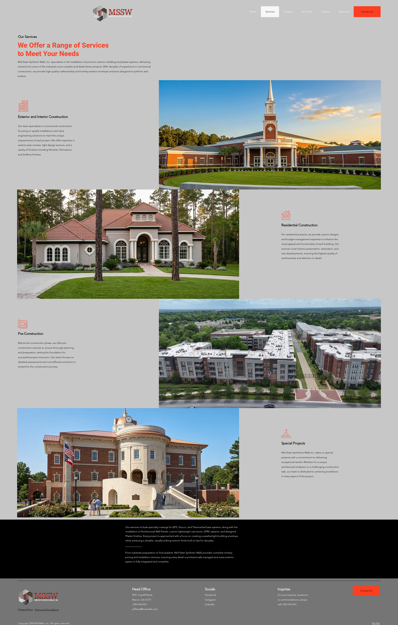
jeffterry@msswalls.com (145, 609)
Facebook (210, 594)
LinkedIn (209, 604)
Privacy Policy (25, 609)
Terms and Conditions (47, 609)
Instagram (210, 599)
